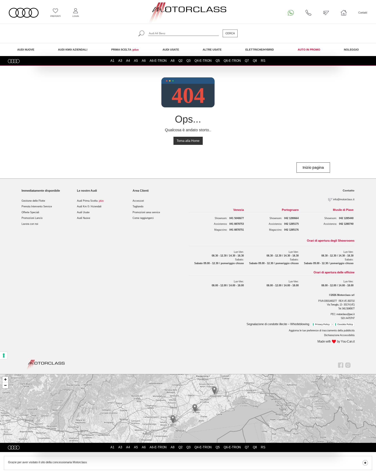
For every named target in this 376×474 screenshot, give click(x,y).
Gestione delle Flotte (33, 200)
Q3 (188, 60)
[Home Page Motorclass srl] (24, 13)
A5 (136, 60)
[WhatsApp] (291, 13)
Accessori (138, 200)
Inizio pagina (313, 167)
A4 (128, 60)
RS (263, 60)
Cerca (230, 33)
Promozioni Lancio (32, 218)
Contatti (362, 12)
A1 (112, 60)
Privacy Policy (322, 324)
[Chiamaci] (308, 13)
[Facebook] (340, 365)
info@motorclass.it (343, 199)
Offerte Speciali (30, 212)
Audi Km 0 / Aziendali (89, 206)
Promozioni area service (146, 212)
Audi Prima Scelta (90, 200)
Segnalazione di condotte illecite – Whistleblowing (278, 324)
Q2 (180, 60)
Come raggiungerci (143, 218)
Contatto (348, 190)
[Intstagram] (348, 365)
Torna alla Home (188, 140)
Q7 (247, 60)
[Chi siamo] (344, 13)
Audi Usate (83, 212)
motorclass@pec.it (345, 314)
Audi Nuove (83, 218)
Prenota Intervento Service (37, 206)
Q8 (255, 60)
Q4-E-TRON (203, 60)
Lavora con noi (30, 223)
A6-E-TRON (158, 60)
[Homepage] (45, 364)
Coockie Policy (345, 324)
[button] (172, 419)
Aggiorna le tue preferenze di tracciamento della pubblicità (321, 330)
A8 (172, 60)
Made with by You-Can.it (335, 341)
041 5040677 (348, 308)
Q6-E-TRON (232, 60)
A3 (120, 60)
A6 (144, 60)
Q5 (218, 60)
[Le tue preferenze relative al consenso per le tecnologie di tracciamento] (3, 355)
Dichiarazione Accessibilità (339, 335)
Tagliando (138, 206)
